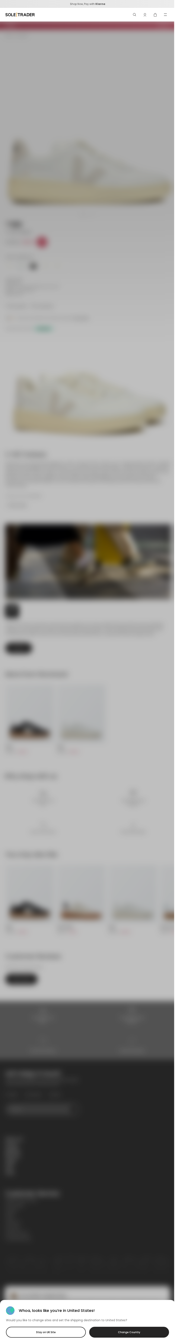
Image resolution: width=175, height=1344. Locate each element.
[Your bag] (155, 14)
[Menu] (165, 14)
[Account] (145, 14)
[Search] (134, 14)
